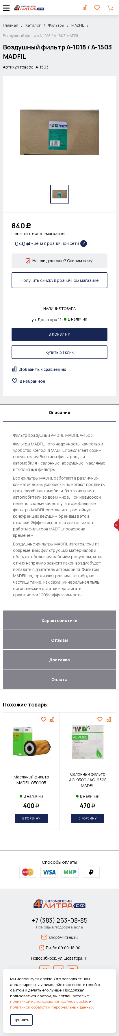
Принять (21, 1019)
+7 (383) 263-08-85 (60, 920)
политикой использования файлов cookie (49, 1001)
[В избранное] (44, 719)
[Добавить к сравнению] (53, 719)
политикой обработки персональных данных (51, 1007)
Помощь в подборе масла (59, 927)
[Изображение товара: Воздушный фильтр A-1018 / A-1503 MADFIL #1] (59, 194)
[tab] (59, 413)
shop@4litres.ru (63, 937)
